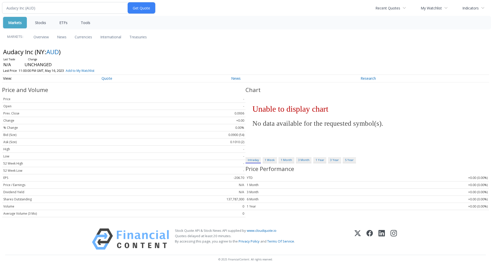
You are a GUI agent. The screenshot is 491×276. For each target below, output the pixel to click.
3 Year (334, 160)
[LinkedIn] (381, 239)
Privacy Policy (249, 241)
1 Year (320, 160)
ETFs (63, 22)
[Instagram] (393, 239)
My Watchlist (431, 8)
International (110, 36)
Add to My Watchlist (80, 70)
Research (368, 78)
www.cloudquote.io (261, 230)
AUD (52, 52)
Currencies (83, 36)
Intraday (253, 160)
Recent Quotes (387, 8)
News (61, 36)
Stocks (40, 22)
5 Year (349, 160)
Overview (41, 36)
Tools (85, 22)
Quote (107, 78)
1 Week (270, 160)
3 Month (303, 160)
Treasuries (138, 36)
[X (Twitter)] (357, 239)
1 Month (286, 160)
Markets (15, 22)
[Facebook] (369, 239)
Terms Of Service (280, 241)
